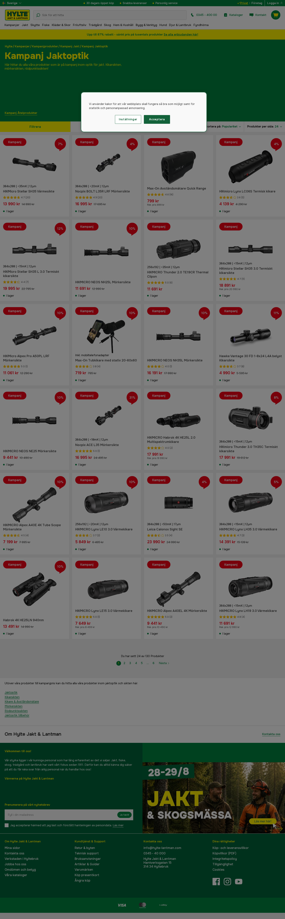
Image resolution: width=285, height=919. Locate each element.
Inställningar (128, 119)
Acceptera (157, 119)
